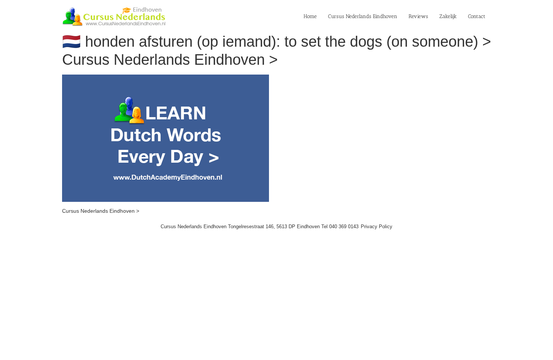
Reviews (418, 16)
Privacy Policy (376, 226)
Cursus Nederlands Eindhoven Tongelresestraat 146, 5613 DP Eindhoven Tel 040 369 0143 (260, 226)
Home (310, 16)
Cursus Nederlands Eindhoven (362, 16)
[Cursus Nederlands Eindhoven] (165, 78)
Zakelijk (448, 16)
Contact (476, 16)
